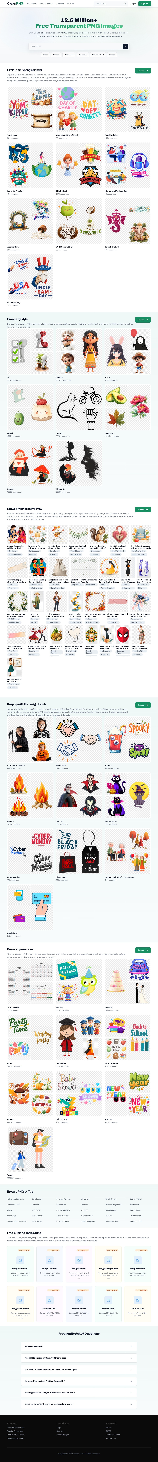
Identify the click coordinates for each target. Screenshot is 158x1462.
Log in (133, 3)
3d (8, 377)
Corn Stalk (36, 1210)
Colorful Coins (75, 622)
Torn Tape (13, 585)
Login (59, 1427)
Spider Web (61, 1205)
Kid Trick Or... (143, 585)
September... (77, 585)
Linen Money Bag (57, 588)
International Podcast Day (116, 191)
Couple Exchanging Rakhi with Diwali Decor (15, 548)
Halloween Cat (111, 821)
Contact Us (111, 1438)
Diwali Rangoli (37, 1216)
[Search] (125, 3)
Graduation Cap (137, 622)
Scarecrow (83, 55)
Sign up (144, 3)
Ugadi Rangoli (89, 652)
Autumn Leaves (92, 622)
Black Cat (105, 654)
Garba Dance (135, 1210)
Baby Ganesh (111, 1210)
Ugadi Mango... (76, 551)
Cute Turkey (37, 1221)
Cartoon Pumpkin (63, 1199)
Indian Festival (87, 1216)
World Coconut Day (64, 247)
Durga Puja (11, 1216)
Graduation (61, 1063)
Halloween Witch (126, 589)
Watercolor (109, 433)
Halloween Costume (16, 765)
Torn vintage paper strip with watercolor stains (16, 582)
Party (9, 1063)
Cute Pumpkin (37, 1199)
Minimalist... (52, 619)
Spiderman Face (121, 652)
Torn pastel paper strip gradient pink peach (15, 648)
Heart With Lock (118, 551)
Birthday (59, 1007)
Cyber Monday (13, 877)
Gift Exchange (36, 588)
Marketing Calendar (15, 1438)
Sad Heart (70, 654)
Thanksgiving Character (17, 1221)
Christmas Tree (112, 1221)
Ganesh (112, 55)
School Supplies (63, 1210)
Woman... (104, 585)
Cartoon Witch (136, 1199)
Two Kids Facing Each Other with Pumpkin (144, 582)
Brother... (12, 551)
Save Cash (54, 585)
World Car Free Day (15, 191)
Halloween (31, 3)
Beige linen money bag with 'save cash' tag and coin (59, 582)
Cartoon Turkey (62, 1221)
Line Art (59, 433)
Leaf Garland (75, 554)
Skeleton (53, 554)
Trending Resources (15, 1427)
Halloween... (105, 651)
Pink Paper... (113, 622)
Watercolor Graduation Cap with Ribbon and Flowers (140, 616)
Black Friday (61, 877)
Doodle (10, 489)
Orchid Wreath (14, 622)
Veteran (109, 1216)
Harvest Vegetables (114, 1205)
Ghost (45, 55)
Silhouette (60, 489)
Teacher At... (14, 684)
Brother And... (35, 585)
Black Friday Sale (88, 1221)
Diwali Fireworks (62, 1216)
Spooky (108, 765)
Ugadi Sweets (54, 652)
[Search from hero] (125, 46)
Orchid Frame (14, 619)
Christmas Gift (136, 1221)
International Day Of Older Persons (119, 877)
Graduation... (136, 619)
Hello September (138, 551)
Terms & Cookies (113, 1435)
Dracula (56, 55)
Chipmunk (95, 554)
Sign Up (60, 1431)
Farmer (34, 622)
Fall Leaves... (34, 551)
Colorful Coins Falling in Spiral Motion (75, 616)
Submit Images (63, 1435)
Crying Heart (71, 651)
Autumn (70, 3)
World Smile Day (111, 135)
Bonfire (10, 821)
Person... (34, 619)
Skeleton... (54, 551)
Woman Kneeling (107, 588)
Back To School (98, 55)
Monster (35, 1205)
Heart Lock (116, 554)
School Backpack (139, 554)
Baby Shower (61, 1119)
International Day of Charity (67, 135)
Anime (107, 377)
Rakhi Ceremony (15, 554)
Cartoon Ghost (13, 1205)
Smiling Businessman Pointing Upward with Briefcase (55, 616)
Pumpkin (32, 554)
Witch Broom (111, 1199)
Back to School (46, 3)
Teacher (60, 3)
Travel (9, 1175)
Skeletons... (33, 654)
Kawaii (10, 433)
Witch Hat (85, 1199)
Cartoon (59, 377)
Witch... (125, 585)
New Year (108, 1119)
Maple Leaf (69, 55)
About (108, 1427)
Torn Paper (13, 588)
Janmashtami (13, 247)
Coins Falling (75, 619)
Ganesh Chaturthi (112, 247)
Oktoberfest (61, 191)
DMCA (108, 1431)
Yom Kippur (12, 135)
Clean (15, 3)
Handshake (61, 765)
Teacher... (137, 654)
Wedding (108, 1007)
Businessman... (53, 622)
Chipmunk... (95, 551)
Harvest (84, 1205)
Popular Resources (15, 1431)
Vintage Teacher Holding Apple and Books (139, 648)
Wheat (10, 1210)
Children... (142, 588)
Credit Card (12, 933)
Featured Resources (15, 1435)
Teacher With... (139, 651)
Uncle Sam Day (13, 303)
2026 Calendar (13, 1007)
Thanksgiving (135, 1216)
